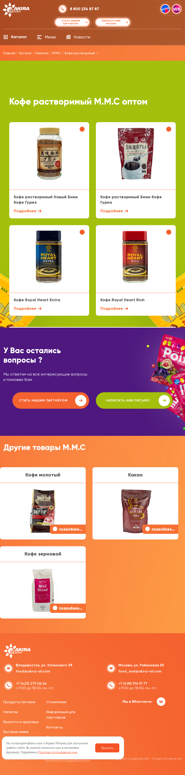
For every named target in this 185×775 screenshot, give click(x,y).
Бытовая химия (16, 732)
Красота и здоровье (21, 722)
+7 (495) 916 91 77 (132, 683)
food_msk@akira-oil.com (140, 671)
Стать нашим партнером (43, 400)
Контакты (54, 727)
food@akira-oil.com (33, 671)
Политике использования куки (57, 752)
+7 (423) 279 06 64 (31, 683)
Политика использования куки (67, 760)
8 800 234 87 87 (84, 9)
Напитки (10, 712)
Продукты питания (19, 702)
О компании (56, 702)
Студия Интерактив (167, 758)
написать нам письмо (128, 400)
